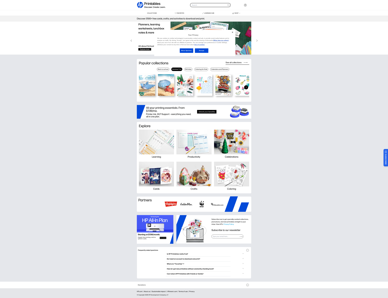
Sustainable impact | (159, 291)
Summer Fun (176, 69)
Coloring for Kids (201, 69)
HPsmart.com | (173, 291)
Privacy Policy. (229, 224)
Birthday (188, 69)
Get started (163, 238)
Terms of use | (184, 291)
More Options (186, 50)
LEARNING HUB (209, 13)
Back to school (163, 69)
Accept (201, 50)
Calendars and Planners (219, 69)
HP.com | (140, 291)
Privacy (192, 291)
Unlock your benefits (207, 112)
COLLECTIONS (152, 13)
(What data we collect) (221, 40)
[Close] (232, 32)
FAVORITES (180, 13)
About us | (148, 291)
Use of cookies (199, 44)
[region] (194, 43)
